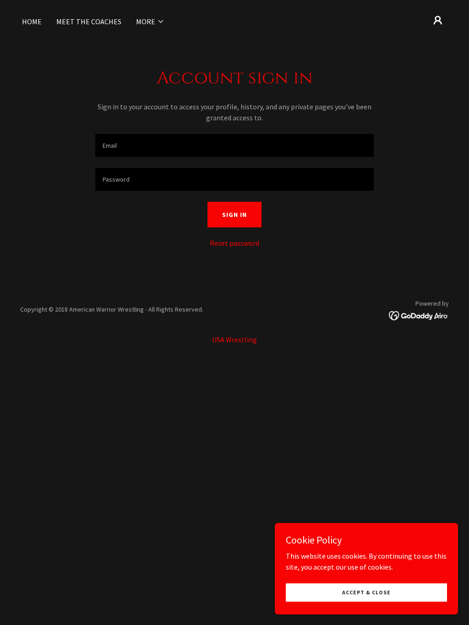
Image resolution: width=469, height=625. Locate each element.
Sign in (234, 214)
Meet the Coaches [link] (88, 21)
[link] (419, 314)
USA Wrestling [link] (234, 339)
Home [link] (32, 21)
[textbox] (234, 145)
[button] (150, 21)
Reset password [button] (234, 243)
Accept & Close (366, 592)
